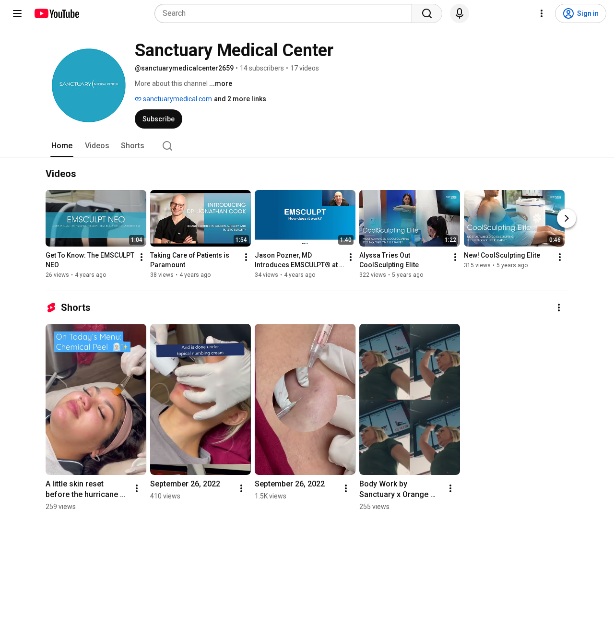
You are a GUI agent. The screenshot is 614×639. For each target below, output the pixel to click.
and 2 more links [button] (240, 99)
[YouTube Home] (56, 13)
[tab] (61, 145)
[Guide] (17, 13)
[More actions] (141, 257)
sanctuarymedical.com (177, 99)
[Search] (427, 13)
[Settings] (541, 13)
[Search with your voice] (459, 13)
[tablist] (307, 145)
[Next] (566, 218)
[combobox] (286, 13)
